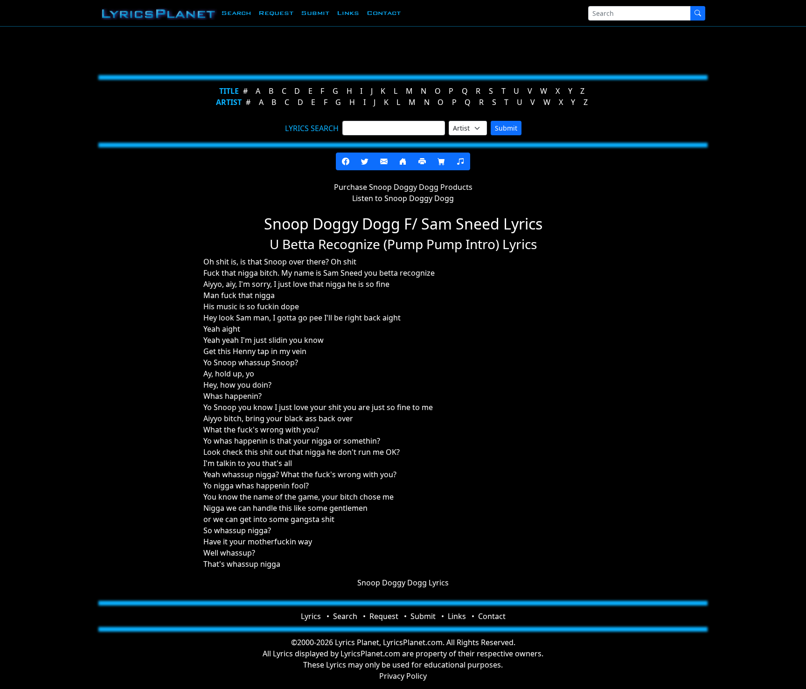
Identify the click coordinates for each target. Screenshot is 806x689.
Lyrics (311, 616)
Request (275, 13)
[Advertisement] (357, 49)
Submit (315, 13)
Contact (384, 13)
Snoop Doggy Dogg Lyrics (403, 583)
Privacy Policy (403, 676)
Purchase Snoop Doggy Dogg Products (403, 187)
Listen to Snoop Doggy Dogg (403, 198)
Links (348, 13)
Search (236, 13)
